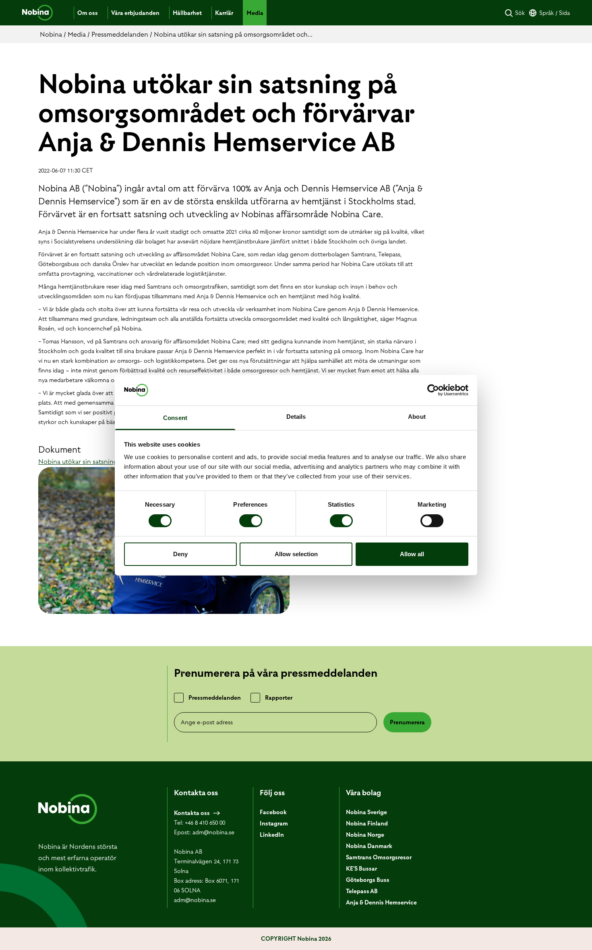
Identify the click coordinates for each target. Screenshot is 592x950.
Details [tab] (296, 416)
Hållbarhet (187, 13)
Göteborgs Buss (367, 880)
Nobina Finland (367, 823)
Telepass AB (362, 891)
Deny (180, 554)
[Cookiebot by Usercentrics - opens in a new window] (433, 390)
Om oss (87, 13)
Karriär (224, 13)
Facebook (273, 812)
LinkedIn (272, 835)
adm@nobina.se (213, 832)
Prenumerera (407, 722)
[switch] (250, 520)
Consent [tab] (175, 417)
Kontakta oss (192, 813)
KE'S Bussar (361, 869)
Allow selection (296, 554)
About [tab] (417, 416)
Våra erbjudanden (135, 13)
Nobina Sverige (366, 812)
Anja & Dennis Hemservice (381, 902)
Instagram (274, 823)
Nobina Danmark (369, 846)
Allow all (412, 554)
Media (254, 13)
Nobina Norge (365, 835)
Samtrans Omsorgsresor (379, 857)
